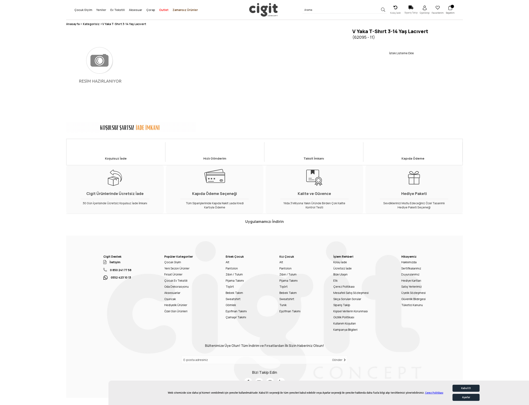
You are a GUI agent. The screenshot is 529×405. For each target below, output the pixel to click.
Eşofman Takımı (236, 311)
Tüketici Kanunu (412, 305)
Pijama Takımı (235, 280)
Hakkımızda (409, 262)
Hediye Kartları (411, 280)
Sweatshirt (233, 299)
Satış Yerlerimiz (411, 286)
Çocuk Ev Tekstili (175, 280)
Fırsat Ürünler (173, 274)
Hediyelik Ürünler (175, 305)
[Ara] (383, 9)
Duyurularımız (410, 274)
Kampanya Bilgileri (345, 330)
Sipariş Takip (341, 305)
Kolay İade (340, 262)
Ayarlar (466, 397)
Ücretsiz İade (342, 268)
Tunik (283, 305)
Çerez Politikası (434, 393)
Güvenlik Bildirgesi (413, 299)
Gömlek (231, 305)
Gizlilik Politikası (343, 317)
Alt (227, 262)
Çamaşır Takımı (236, 317)
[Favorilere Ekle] (370, 53)
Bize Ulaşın (340, 274)
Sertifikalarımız (411, 268)
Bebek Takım (234, 293)
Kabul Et (466, 388)
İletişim (115, 262)
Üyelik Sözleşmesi (413, 293)
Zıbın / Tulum (234, 274)
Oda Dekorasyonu (176, 286)
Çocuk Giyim (172, 262)
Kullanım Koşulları (344, 323)
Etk (335, 280)
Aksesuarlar (172, 293)
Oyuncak (170, 299)
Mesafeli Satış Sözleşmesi (351, 293)
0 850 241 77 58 (120, 270)
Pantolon (232, 268)
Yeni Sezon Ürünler (176, 268)
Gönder (337, 360)
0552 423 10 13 (121, 277)
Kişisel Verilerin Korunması (350, 311)
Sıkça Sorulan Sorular (347, 299)
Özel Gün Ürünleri (175, 311)
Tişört (230, 286)
